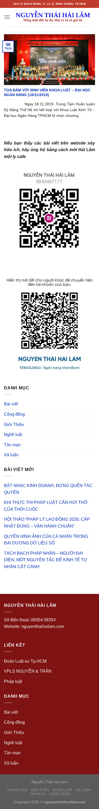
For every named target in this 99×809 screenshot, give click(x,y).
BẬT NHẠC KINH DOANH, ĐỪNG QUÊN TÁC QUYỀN (48, 489)
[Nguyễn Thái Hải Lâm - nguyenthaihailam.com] (52, 17)
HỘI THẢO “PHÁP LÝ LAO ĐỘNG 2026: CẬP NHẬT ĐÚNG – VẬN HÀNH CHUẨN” (47, 522)
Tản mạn (12, 445)
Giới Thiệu (14, 424)
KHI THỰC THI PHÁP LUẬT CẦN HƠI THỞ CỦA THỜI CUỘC (46, 506)
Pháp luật (13, 681)
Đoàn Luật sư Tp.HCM (25, 661)
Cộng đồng (14, 414)
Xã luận (11, 455)
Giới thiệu (40, 790)
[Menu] (7, 17)
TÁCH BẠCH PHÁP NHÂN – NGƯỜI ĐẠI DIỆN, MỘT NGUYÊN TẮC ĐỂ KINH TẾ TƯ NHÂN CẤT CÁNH (45, 560)
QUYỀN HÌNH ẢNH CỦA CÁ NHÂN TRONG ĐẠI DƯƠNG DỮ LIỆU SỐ (46, 539)
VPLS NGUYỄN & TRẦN (27, 671)
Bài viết (11, 404)
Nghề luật (13, 434)
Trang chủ (17, 790)
